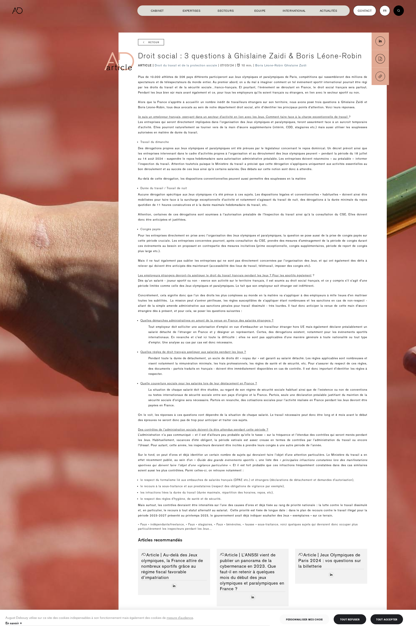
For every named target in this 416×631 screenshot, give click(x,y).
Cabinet (157, 10)
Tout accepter (386, 619)
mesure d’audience (180, 617)
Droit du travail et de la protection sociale (186, 65)
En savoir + (13, 623)
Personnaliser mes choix (304, 619)
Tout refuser (350, 619)
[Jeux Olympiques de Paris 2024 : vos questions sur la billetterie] (331, 574)
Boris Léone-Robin (269, 65)
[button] (380, 76)
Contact (365, 10)
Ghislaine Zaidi (295, 65)
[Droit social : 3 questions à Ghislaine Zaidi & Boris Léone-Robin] (380, 41)
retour (153, 42)
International (294, 10)
